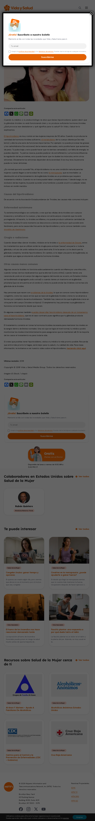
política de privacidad (27, 51)
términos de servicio (46, 51)
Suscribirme (47, 57)
